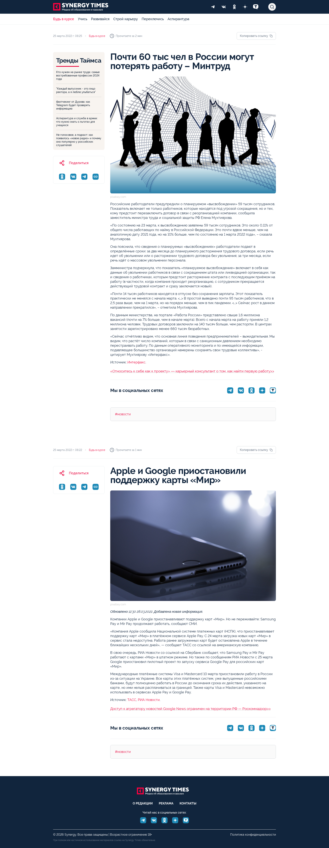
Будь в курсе (63, 19)
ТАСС (131, 700)
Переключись (153, 19)
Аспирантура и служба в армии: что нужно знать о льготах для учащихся (76, 122)
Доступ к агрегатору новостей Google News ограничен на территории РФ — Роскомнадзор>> (190, 709)
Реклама (166, 803)
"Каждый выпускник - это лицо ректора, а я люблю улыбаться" (76, 90)
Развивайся (100, 19)
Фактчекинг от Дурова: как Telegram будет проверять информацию (73, 105)
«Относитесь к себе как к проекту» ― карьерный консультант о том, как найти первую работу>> (192, 371)
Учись (82, 19)
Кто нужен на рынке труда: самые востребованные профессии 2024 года (78, 75)
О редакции (143, 803)
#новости (123, 414)
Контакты (188, 803)
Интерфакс (136, 362)
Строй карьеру (125, 19)
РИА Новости (149, 700)
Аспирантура (178, 19)
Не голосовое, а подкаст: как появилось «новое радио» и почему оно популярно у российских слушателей (78, 140)
